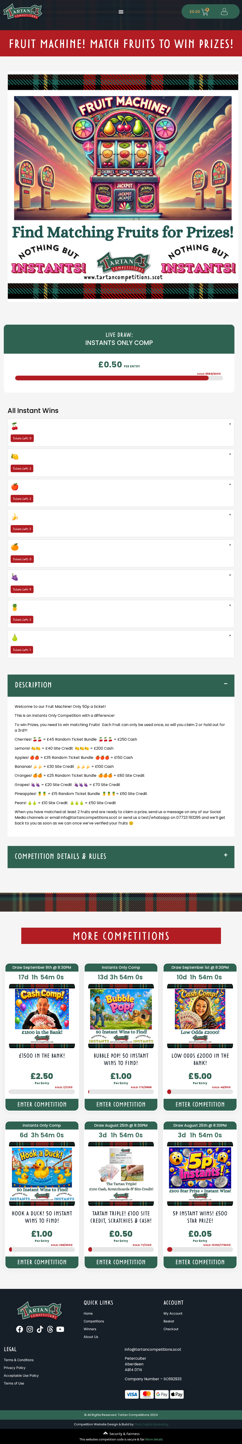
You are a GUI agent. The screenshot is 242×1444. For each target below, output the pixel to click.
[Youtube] (60, 1329)
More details (154, 1439)
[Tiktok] (39, 1329)
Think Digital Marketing (151, 1424)
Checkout (171, 1329)
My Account (173, 1313)
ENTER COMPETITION (42, 1105)
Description (33, 685)
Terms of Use (14, 1383)
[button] (121, 11)
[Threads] (50, 1329)
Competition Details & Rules (60, 857)
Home (88, 1313)
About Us (91, 1337)
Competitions (94, 1321)
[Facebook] (19, 1329)
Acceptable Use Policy (21, 1375)
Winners (90, 1329)
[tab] (121, 432)
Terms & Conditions (19, 1360)
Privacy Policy (15, 1368)
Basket (169, 1321)
